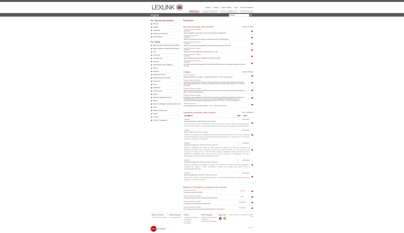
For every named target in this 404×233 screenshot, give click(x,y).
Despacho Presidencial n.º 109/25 (194, 145)
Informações (206, 214)
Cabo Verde (209, 11)
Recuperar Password (247, 7)
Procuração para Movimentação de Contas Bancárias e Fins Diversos (204, 209)
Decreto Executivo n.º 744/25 (193, 121)
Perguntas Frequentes (191, 217)
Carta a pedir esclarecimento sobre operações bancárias (201, 198)
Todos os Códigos (247, 72)
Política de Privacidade (159, 217)
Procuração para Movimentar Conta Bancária (197, 203)
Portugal (247, 11)
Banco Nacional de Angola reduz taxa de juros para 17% (200, 52)
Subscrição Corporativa (209, 221)
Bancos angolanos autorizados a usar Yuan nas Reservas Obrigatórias (205, 33)
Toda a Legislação (247, 112)
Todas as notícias (247, 27)
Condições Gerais (176, 217)
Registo (216, 7)
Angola (194, 11)
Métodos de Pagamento (209, 217)
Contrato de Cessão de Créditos (193, 192)
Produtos (208, 7)
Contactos (188, 221)
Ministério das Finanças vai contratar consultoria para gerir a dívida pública (206, 39)
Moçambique (229, 11)
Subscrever (205, 219)
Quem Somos (158, 214)
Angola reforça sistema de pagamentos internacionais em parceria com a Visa (207, 45)
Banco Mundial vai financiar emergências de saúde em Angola (202, 58)
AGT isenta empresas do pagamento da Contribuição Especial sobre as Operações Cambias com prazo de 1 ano (214, 65)
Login (235, 7)
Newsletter (188, 219)
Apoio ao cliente (226, 7)
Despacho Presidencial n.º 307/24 (194, 162)
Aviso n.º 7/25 (188, 132)
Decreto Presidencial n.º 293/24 (193, 175)
